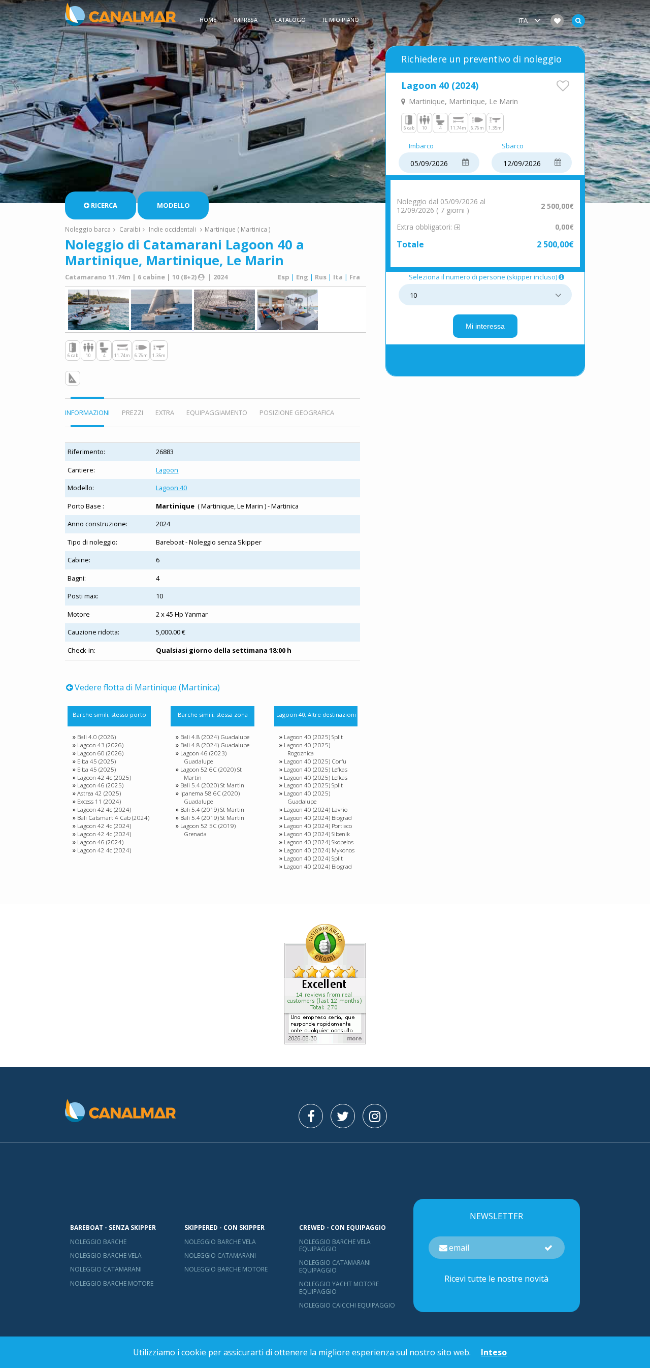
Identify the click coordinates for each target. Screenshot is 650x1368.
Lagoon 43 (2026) (100, 745)
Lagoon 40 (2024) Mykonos (319, 850)
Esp (283, 276)
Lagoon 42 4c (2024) (104, 809)
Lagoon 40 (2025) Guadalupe (307, 797)
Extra (164, 412)
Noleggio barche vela (106, 1255)
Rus (321, 276)
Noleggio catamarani (106, 1269)
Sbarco (513, 146)
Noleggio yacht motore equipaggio (339, 1287)
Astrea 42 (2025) (99, 793)
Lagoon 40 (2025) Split (313, 737)
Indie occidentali (172, 229)
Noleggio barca (88, 229)
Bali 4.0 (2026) (96, 737)
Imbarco (421, 146)
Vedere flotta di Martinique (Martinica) (147, 687)
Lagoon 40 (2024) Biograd (318, 817)
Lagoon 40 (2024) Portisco (318, 826)
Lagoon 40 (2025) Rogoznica (307, 749)
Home (208, 19)
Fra (354, 276)
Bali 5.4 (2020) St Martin (212, 785)
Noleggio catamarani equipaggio (335, 1266)
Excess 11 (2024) (99, 801)
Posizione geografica (296, 412)
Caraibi (129, 229)
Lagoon (167, 469)
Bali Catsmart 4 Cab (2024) (113, 817)
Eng (302, 276)
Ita (338, 276)
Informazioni (87, 412)
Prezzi (132, 412)
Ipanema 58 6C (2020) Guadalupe (210, 797)
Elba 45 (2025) (96, 761)
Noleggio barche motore (111, 1283)
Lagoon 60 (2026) (100, 753)
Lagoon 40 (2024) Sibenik (317, 834)
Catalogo (290, 19)
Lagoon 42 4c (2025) (104, 777)
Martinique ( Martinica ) (238, 229)
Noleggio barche (98, 1241)
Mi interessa (485, 326)
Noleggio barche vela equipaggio (335, 1245)
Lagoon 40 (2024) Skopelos (318, 842)
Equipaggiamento (216, 412)
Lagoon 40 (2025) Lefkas (315, 769)
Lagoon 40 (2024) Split (313, 858)
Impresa (245, 19)
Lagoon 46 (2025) (100, 785)
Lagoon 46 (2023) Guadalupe (203, 757)
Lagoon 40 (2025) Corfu (315, 761)
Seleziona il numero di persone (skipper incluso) (483, 277)
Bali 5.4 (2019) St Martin (212, 809)
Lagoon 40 (171, 487)
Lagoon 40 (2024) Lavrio (315, 809)
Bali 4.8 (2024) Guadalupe (214, 737)
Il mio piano (341, 19)
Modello (173, 205)
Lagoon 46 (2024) (100, 842)
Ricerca (104, 205)
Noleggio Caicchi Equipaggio (347, 1305)
